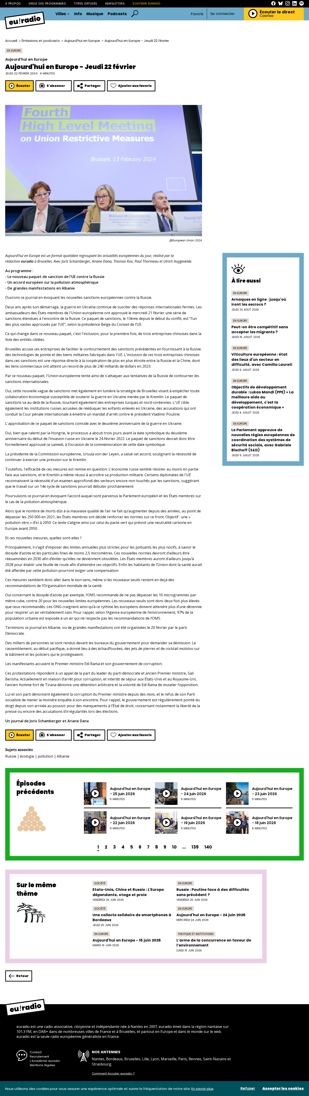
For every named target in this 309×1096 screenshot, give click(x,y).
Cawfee (266, 16)
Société (99, 883)
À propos (13, 3)
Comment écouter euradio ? (113, 1074)
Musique (94, 14)
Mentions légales (42, 1065)
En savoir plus (202, 1088)
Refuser (247, 1088)
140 (208, 847)
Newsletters (115, 3)
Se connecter (222, 14)
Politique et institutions (196, 934)
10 (174, 847)
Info (78, 14)
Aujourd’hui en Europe (82, 40)
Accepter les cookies (283, 1088)
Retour (22, 976)
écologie (27, 756)
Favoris (197, 14)
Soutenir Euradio (147, 3)
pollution (45, 756)
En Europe (14, 50)
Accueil (11, 40)
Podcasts (117, 14)
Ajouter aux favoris (135, 85)
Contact (36, 1052)
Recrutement (39, 1056)
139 (195, 847)
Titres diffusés (85, 3)
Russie (10, 756)
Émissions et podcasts (41, 40)
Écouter (23, 85)
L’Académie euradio (45, 1061)
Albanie (63, 756)
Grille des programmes (47, 3)
